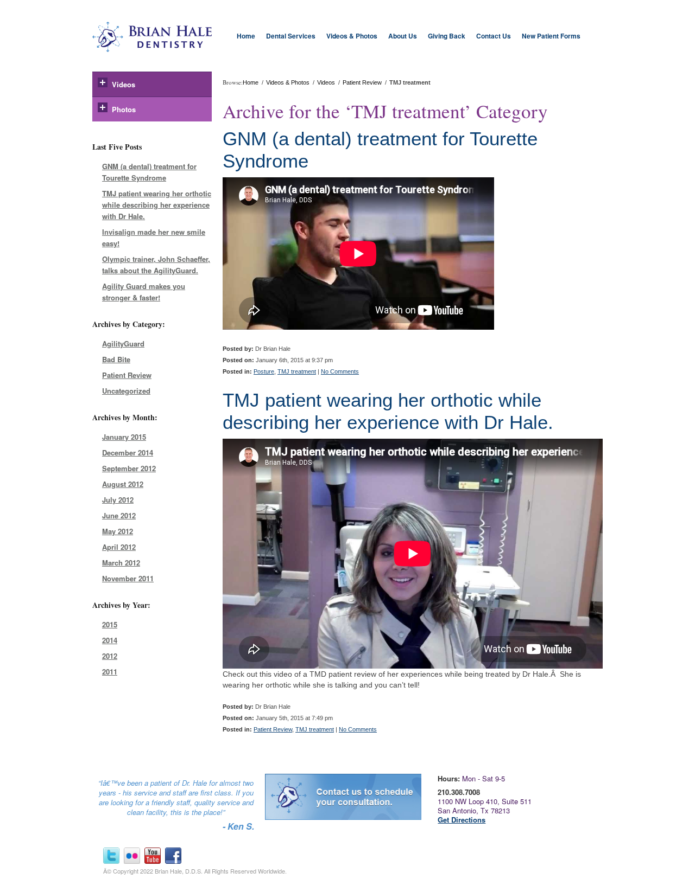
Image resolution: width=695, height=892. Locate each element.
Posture (264, 371)
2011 (109, 671)
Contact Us (493, 36)
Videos (123, 84)
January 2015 (124, 437)
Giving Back (446, 36)
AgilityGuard (123, 343)
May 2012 (117, 531)
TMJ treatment (296, 371)
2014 (109, 640)
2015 (109, 624)
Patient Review (126, 375)
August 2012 (122, 484)
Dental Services (290, 36)
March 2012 (121, 562)
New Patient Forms (551, 36)
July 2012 (118, 500)
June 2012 (119, 515)
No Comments (340, 371)
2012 (109, 656)
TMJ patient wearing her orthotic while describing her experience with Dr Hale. (156, 204)
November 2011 (128, 578)
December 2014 (127, 452)
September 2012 (129, 468)
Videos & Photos (351, 36)
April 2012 (119, 547)
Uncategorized (126, 391)
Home (246, 36)
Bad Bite (116, 359)
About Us (402, 36)
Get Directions (461, 819)
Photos (124, 109)
